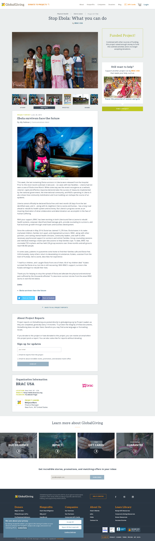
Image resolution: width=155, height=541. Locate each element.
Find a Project (122, 109)
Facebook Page (31, 395)
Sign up (33, 364)
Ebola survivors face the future (32, 290)
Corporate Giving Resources (125, 514)
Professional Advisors (22, 517)
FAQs (92, 517)
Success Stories (120, 520)
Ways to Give (19, 511)
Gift (132, 4)
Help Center (98, 496)
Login (146, 4)
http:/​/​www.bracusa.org (33, 393)
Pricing (130, 537)
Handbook (43, 517)
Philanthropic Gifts (21, 514)
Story (22, 107)
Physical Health (63, 14)
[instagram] (124, 497)
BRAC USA (79, 23)
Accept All (70, 522)
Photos (65, 107)
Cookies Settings (70, 532)
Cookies (118, 537)
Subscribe (97, 477)
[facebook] (115, 497)
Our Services (69, 511)
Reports (44, 107)
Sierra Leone (78, 14)
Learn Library (123, 507)
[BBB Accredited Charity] (122, 529)
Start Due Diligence (46, 511)
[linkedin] (133, 497)
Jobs (91, 514)
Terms (124, 537)
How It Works (94, 511)
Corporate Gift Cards (72, 517)
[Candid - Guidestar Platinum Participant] (113, 529)
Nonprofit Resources (122, 511)
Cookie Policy (22, 528)
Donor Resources (121, 517)
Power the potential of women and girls (122, 99)
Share (87, 107)
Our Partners (69, 514)
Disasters (111, 4)
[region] (43, 528)
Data (138, 537)
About (82, 4)
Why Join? (43, 514)
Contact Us (94, 520)
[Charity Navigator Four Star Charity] (106, 529)
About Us (95, 507)
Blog (119, 4)
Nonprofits (90, 4)
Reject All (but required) (70, 527)
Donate (37, 4)
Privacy (112, 537)
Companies (101, 4)
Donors (19, 507)
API (135, 537)
